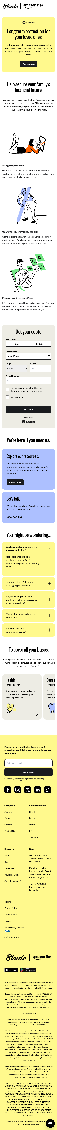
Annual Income (12, 376)
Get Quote (28, 409)
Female (40, 343)
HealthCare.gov (29, 1060)
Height (8, 363)
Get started (28, 772)
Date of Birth (11, 351)
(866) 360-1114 (14, 516)
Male (17, 343)
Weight (33, 363)
